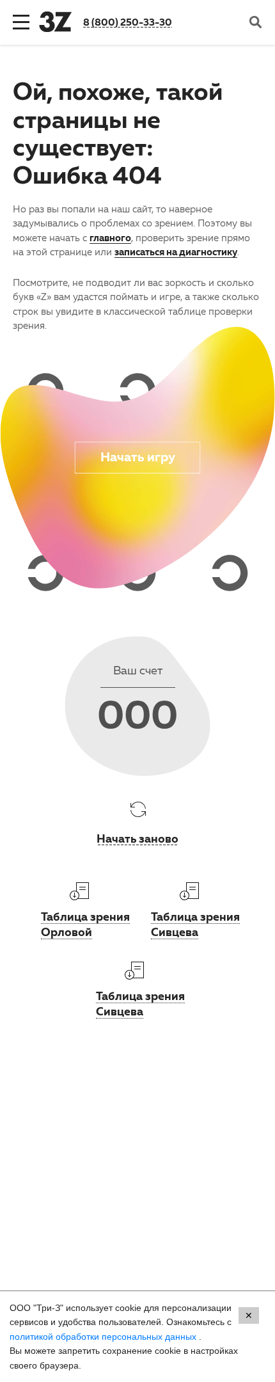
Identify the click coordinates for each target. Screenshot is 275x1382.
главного (110, 237)
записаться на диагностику (175, 251)
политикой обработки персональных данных (104, 1336)
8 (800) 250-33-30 (127, 22)
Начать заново (137, 838)
